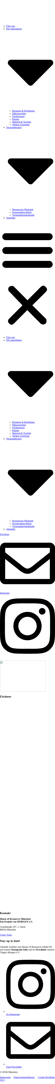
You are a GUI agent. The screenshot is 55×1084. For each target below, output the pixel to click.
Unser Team (6, 935)
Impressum (5, 1077)
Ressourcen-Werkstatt (22, 209)
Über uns (10, 26)
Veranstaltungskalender (23, 215)
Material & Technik (21, 122)
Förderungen (18, 116)
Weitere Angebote (20, 124)
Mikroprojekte (19, 113)
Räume (15, 119)
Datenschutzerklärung (24, 1077)
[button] (27, 278)
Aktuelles (10, 217)
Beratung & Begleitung (23, 111)
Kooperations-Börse (22, 212)
